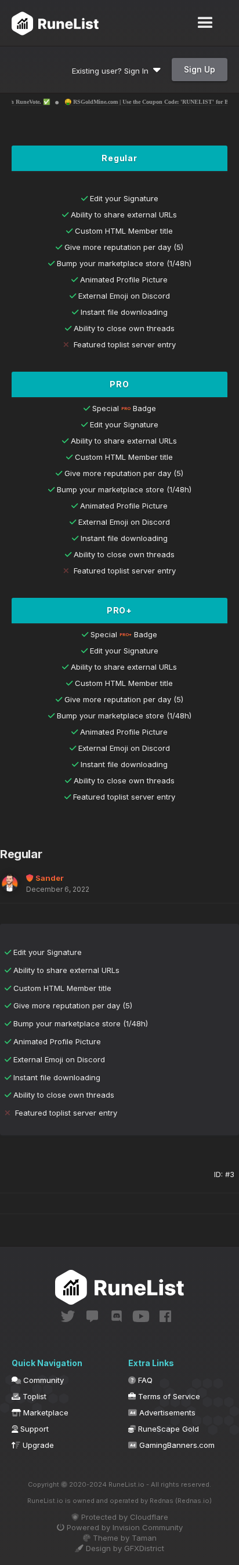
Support (33, 1428)
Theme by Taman (123, 1537)
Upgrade (37, 1445)
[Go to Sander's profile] (10, 882)
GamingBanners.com (176, 1445)
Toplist (33, 1396)
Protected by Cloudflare (123, 1517)
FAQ (144, 1380)
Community (42, 1380)
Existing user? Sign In (112, 70)
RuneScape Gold (167, 1428)
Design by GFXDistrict (124, 1548)
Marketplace (44, 1412)
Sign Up (199, 69)
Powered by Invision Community (123, 1527)
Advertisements (166, 1412)
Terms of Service (168, 1396)
